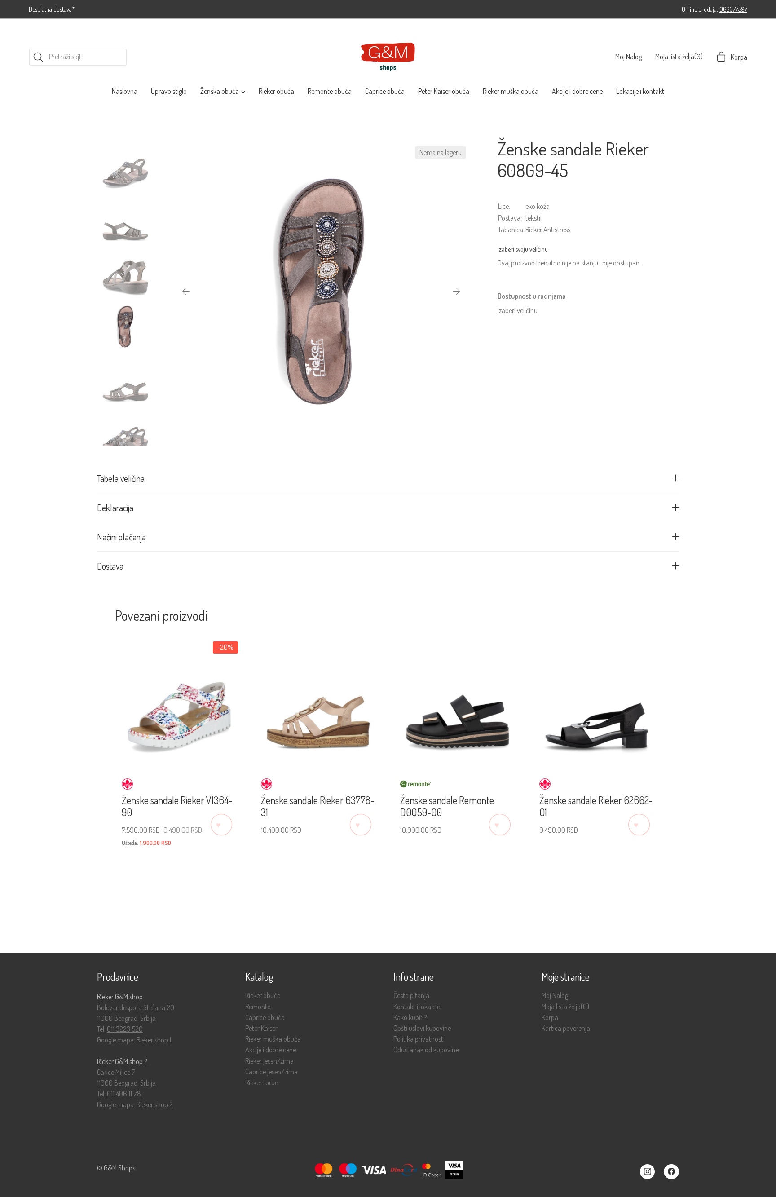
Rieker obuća (263, 995)
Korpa (550, 1017)
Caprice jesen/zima (271, 1072)
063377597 (733, 9)
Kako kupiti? (410, 1017)
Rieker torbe (261, 1082)
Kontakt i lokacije (416, 1007)
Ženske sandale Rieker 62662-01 (596, 806)
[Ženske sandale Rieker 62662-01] (597, 701)
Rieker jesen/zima (269, 1061)
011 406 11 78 (124, 1093)
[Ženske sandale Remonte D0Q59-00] (457, 701)
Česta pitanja (411, 995)
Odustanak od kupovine (426, 1050)
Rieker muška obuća (273, 1039)
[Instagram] (647, 1171)
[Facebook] (671, 1171)
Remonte (257, 1007)
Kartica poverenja (566, 1028)
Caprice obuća (265, 1017)
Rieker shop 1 (154, 1039)
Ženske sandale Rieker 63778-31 (318, 806)
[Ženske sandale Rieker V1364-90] (179, 701)
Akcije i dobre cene (270, 1050)
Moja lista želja (565, 1007)
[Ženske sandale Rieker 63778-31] (318, 701)
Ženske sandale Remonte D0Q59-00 (447, 806)
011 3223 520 (125, 1029)
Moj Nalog (555, 995)
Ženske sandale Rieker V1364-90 (177, 806)
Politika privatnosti (419, 1039)
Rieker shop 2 (155, 1104)
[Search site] (38, 57)
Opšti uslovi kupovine (422, 1028)
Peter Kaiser (261, 1028)
